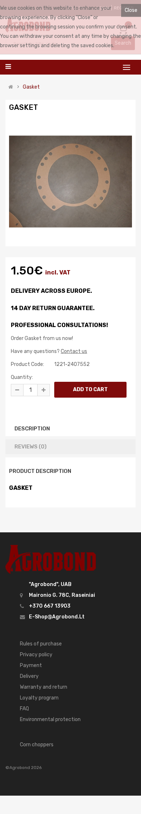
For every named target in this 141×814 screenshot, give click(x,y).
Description (32, 428)
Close (131, 10)
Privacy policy (36, 655)
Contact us (74, 351)
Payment (31, 665)
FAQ (24, 709)
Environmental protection (50, 719)
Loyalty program (39, 698)
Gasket (31, 87)
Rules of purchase (41, 644)
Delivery (29, 676)
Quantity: (22, 377)
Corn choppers (37, 745)
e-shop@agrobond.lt (57, 617)
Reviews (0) (30, 446)
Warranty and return (43, 687)
